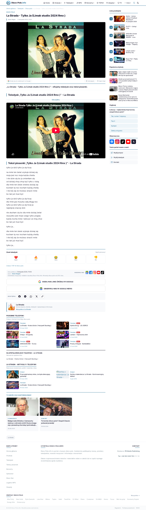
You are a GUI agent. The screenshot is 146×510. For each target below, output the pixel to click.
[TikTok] (102, 272)
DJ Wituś (75, 499)
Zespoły (111, 3)
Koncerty (90, 3)
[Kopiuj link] (42, 296)
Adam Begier (12, 19)
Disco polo (28, 8)
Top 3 (113, 121)
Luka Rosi (40, 499)
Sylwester (9, 474)
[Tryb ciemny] (138, 2)
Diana (82, 499)
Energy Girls (11, 502)
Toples (54, 499)
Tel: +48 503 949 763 (129, 456)
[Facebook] (90, 272)
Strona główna (11, 8)
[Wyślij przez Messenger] (25, 296)
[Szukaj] (134, 3)
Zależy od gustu (116, 130)
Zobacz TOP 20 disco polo (14, 266)
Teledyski (70, 3)
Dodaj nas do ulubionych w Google (20, 81)
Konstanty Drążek (133, 499)
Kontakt (116, 162)
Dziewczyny (21, 502)
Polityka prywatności (128, 508)
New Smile (19, 499)
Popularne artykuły (116, 67)
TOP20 (101, 3)
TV (121, 3)
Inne (128, 3)
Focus (112, 499)
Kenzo (106, 499)
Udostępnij (91, 81)
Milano (48, 499)
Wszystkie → (135, 495)
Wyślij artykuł (118, 153)
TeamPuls (67, 499)
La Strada (10, 437)
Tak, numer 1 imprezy (118, 116)
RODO (138, 508)
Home (48, 3)
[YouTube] (98, 272)
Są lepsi (113, 126)
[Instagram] (94, 272)
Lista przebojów (115, 11)
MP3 (80, 3)
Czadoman (90, 499)
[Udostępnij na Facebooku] (19, 296)
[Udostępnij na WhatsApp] (31, 296)
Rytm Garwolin (30, 499)
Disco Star (10, 478)
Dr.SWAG (99, 499)
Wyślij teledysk (119, 157)
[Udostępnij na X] (36, 296)
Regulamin (118, 508)
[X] (133, 141)
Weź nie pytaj (120, 499)
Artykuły (58, 3)
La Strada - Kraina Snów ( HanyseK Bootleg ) (22, 359)
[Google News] (87, 272)
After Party (10, 499)
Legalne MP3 (11, 483)
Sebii (60, 499)
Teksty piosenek (12, 465)
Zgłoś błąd (102, 81)
